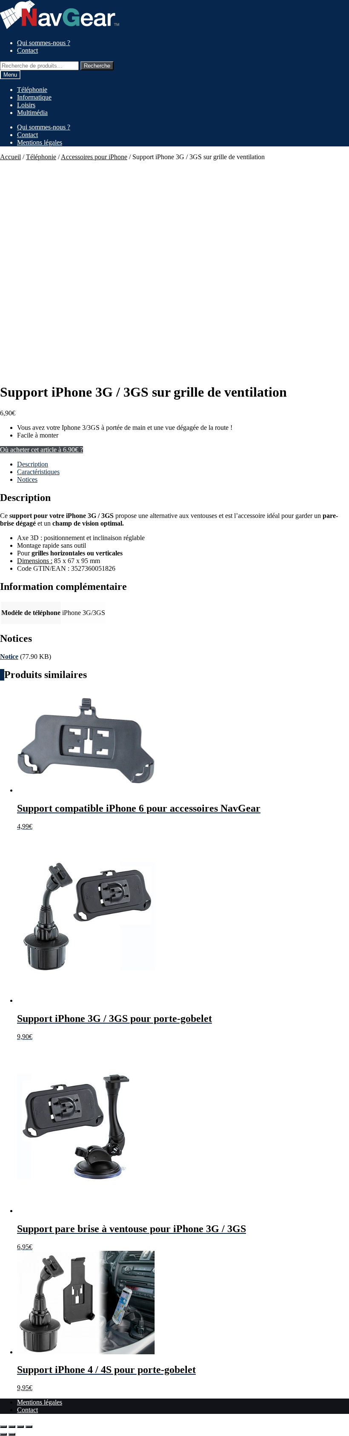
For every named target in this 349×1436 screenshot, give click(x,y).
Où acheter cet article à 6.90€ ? (41, 449)
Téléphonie (32, 89)
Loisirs (26, 105)
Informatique (34, 97)
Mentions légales (39, 142)
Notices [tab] (27, 479)
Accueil (10, 156)
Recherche (97, 66)
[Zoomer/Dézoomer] (3, 1426)
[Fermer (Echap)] (29, 1426)
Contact (27, 50)
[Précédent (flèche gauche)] (3, 1434)
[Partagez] (20, 1426)
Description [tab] (32, 464)
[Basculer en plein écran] (12, 1426)
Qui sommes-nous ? (43, 42)
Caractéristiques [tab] (38, 471)
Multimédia (32, 112)
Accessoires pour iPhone (94, 156)
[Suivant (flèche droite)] (12, 1434)
